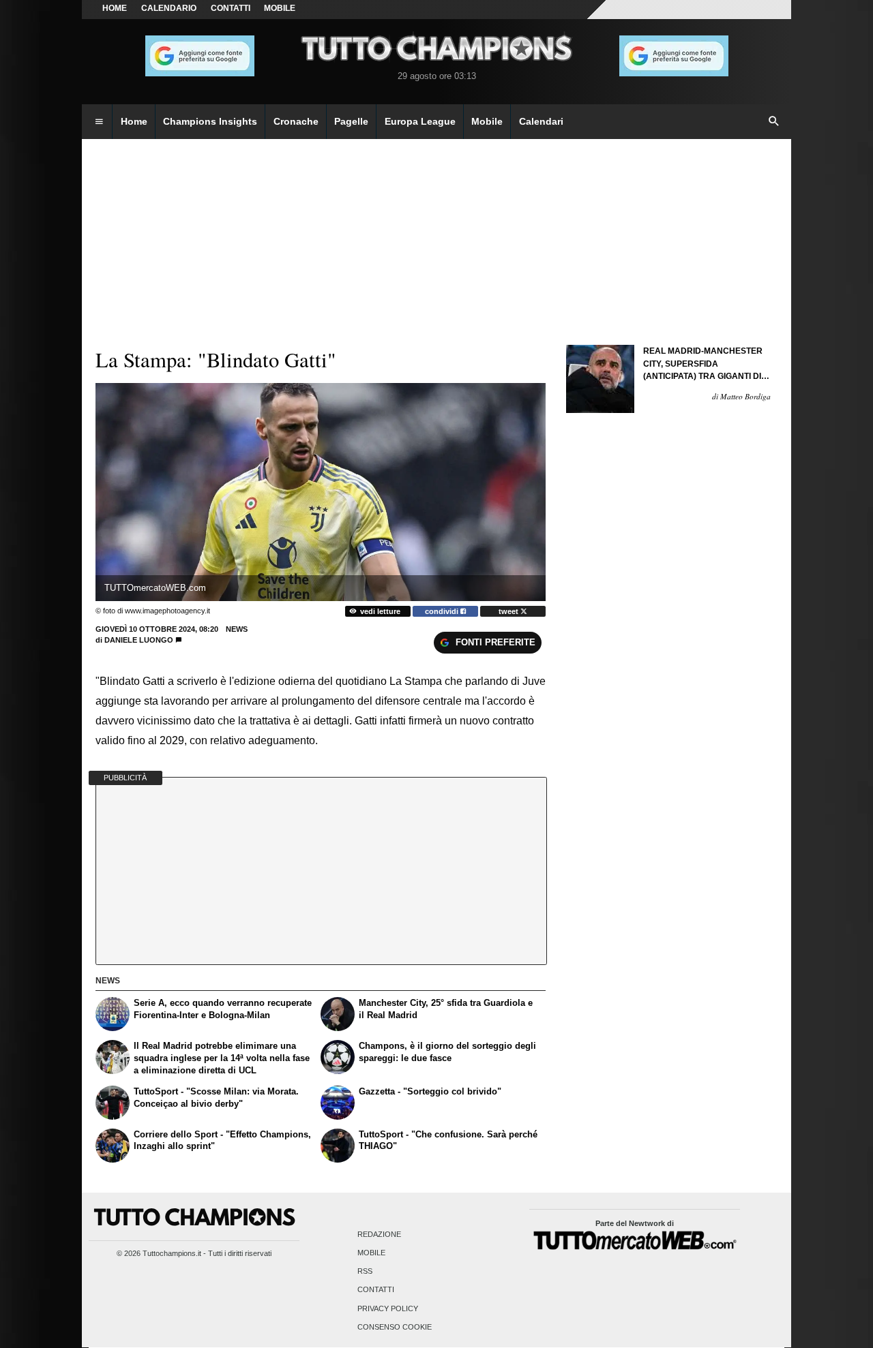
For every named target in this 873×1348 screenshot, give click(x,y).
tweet (509, 611)
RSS (364, 1272)
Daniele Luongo (138, 640)
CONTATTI (230, 8)
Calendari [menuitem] (541, 121)
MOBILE (279, 8)
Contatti (375, 1290)
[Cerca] (774, 122)
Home (114, 8)
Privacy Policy (387, 1308)
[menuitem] (99, 122)
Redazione (379, 1234)
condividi (442, 611)
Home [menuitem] (134, 121)
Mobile (371, 1253)
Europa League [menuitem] (420, 121)
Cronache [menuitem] (296, 121)
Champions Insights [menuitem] (210, 121)
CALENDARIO (168, 8)
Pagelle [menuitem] (351, 121)
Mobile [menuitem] (487, 121)
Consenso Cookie (394, 1327)
